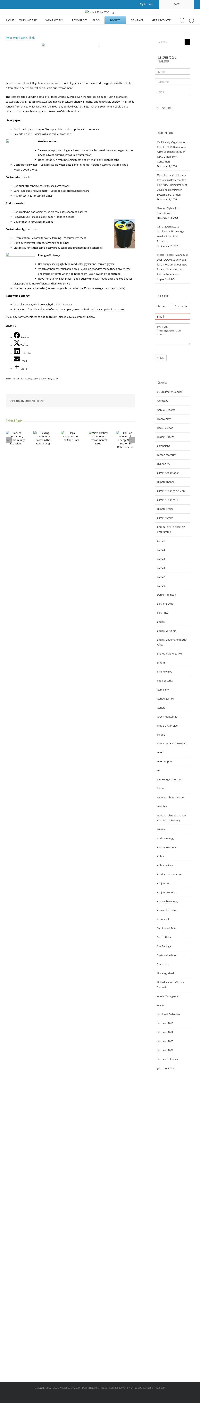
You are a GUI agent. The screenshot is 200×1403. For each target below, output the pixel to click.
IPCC (159, 770)
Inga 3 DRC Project (167, 725)
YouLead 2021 (165, 1050)
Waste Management (168, 996)
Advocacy (162, 401)
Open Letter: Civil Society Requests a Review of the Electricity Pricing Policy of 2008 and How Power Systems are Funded (172, 184)
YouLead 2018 (165, 1023)
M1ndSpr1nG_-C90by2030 (23, 378)
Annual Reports (166, 410)
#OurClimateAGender (169, 392)
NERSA (161, 829)
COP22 (161, 549)
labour (161, 788)
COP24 (161, 558)
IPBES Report (164, 761)
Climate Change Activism (171, 491)
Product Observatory (169, 874)
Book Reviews (165, 428)
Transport (163, 964)
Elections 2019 (165, 603)
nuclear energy (165, 838)
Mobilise (162, 806)
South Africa (164, 937)
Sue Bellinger (164, 946)
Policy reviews (165, 865)
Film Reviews (164, 671)
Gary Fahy (163, 689)
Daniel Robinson (166, 594)
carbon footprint (166, 455)
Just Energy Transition (169, 779)
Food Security (165, 680)
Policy (160, 856)
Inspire (161, 734)
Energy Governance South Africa (172, 642)
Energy (161, 621)
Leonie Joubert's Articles (171, 797)
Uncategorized (165, 973)
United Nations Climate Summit (170, 984)
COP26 (161, 567)
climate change (165, 482)
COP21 (161, 541)
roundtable (163, 919)
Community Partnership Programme (171, 529)
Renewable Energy (167, 901)
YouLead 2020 (165, 1041)
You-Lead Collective (168, 1014)
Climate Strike (165, 518)
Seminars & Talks (167, 928)
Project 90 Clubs (166, 892)
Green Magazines (167, 716)
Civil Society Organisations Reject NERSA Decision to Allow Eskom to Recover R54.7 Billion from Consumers (172, 151)
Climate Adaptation (168, 473)
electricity (162, 612)
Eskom (161, 662)
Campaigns (163, 446)
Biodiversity (164, 419)
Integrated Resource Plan (171, 743)
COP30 (161, 585)
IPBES (160, 752)
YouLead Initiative (167, 1059)
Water (160, 1005)
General (161, 707)
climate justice (165, 509)
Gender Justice (165, 698)
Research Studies (167, 910)
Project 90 (163, 883)
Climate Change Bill (168, 500)
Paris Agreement (166, 847)
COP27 (161, 576)
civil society (163, 464)
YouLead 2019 (165, 1032)
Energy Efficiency (167, 630)
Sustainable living (167, 955)
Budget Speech (165, 437)
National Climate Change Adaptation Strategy (171, 818)
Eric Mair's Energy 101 (169, 653)
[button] (191, 20)
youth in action (166, 1068)
